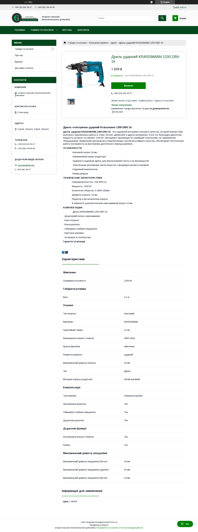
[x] (66, 253)
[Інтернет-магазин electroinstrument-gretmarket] (25, 22)
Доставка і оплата (24, 68)
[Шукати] (162, 18)
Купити (128, 85)
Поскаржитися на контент (107, 528)
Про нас (67, 30)
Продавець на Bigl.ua (99, 525)
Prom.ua (113, 522)
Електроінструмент (99, 43)
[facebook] (63, 253)
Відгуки (18, 61)
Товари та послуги (42, 30)
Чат (187, 524)
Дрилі (114, 43)
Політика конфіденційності (131, 528)
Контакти (83, 30)
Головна (20, 30)
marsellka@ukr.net (26, 165)
